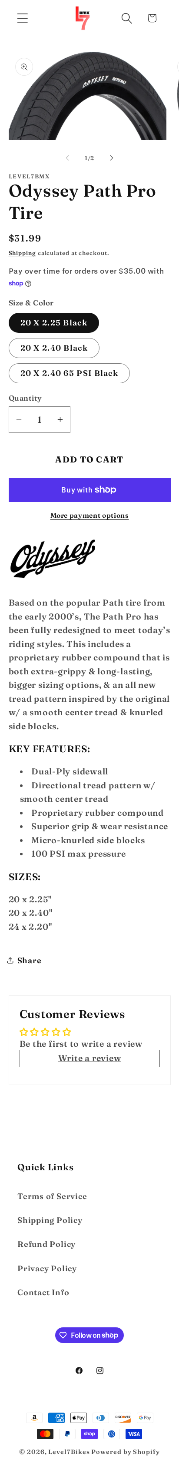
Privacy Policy (47, 1268)
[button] (22, 18)
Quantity (25, 397)
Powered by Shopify (125, 1452)
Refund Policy (46, 1244)
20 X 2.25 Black (54, 323)
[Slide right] (111, 157)
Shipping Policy (50, 1220)
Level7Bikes (69, 1452)
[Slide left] (67, 157)
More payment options (89, 515)
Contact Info (43, 1292)
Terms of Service (52, 1196)
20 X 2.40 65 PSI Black (69, 373)
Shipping (22, 252)
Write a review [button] (89, 1058)
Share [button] (29, 960)
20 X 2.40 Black (54, 348)
